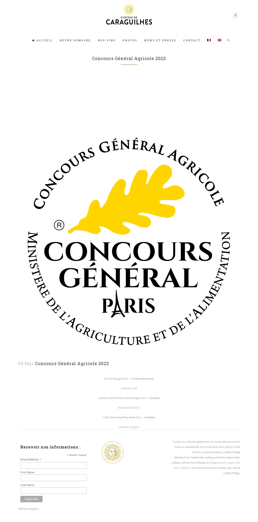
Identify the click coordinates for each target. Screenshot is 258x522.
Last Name (27, 485)
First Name (27, 472)
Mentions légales (28, 508)
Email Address (30, 459)
